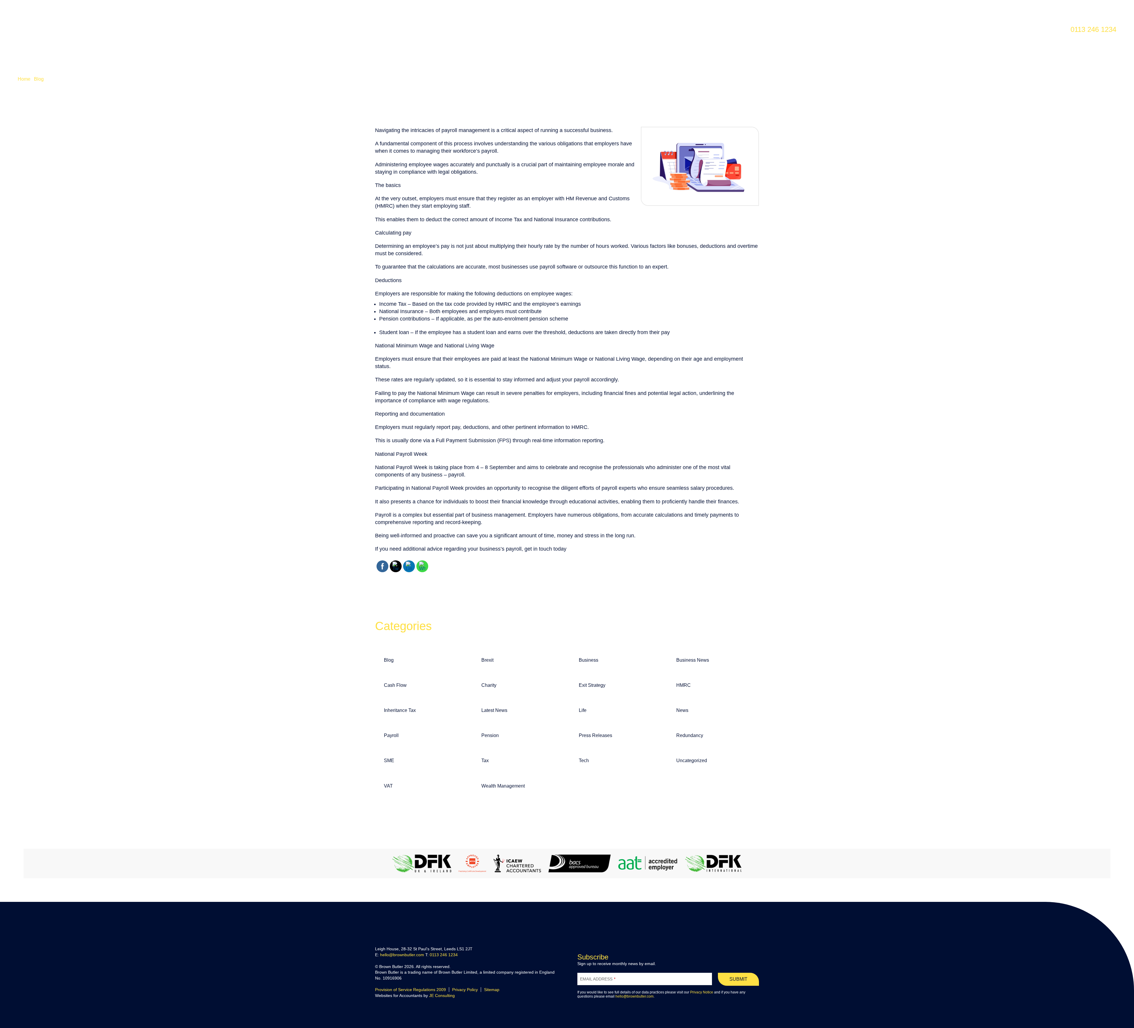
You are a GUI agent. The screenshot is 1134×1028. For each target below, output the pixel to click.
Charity (488, 685)
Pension (490, 735)
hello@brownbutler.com (402, 954)
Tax (485, 760)
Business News (692, 660)
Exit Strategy (592, 685)
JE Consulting (442, 995)
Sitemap (491, 989)
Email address (597, 979)
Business (588, 660)
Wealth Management (503, 785)
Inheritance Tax (400, 710)
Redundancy (689, 735)
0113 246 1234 (444, 954)
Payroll (391, 735)
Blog (39, 79)
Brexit (487, 660)
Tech (584, 760)
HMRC (683, 685)
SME (389, 760)
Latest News (494, 710)
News (682, 710)
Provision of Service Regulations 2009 (410, 989)
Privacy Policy (465, 989)
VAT (388, 785)
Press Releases (595, 735)
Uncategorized (691, 760)
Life (582, 710)
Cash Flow (395, 685)
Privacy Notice (701, 992)
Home (24, 79)
